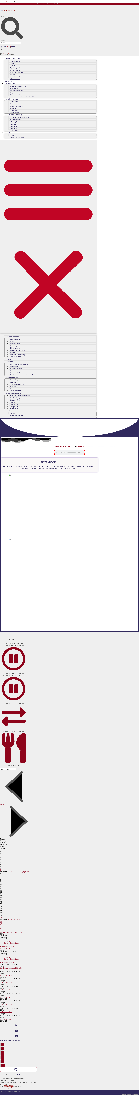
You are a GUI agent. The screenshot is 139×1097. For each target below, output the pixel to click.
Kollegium (13, 104)
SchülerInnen (10, 83)
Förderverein (14, 110)
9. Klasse (7, 957)
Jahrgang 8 (13, 126)
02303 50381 (7, 53)
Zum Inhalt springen (6, 2)
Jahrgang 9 (13, 128)
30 (1, 923)
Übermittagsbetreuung (17, 77)
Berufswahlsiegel (15, 119)
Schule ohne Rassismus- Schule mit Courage (24, 97)
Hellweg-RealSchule (13, 59)
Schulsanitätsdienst (16, 95)
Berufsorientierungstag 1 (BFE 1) (19, 872)
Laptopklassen (14, 66)
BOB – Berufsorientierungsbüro (20, 117)
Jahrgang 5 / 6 (14, 122)
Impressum (135, 1094)
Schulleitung (14, 101)
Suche (2, 16)
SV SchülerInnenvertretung (18, 86)
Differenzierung (15, 70)
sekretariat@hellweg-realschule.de (12, 1088)
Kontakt (8, 132)
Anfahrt (12, 135)
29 (1, 921)
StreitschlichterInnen (16, 90)
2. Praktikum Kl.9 (14, 919)
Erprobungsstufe (15, 68)
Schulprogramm (15, 61)
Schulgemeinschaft (12, 99)
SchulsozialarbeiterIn (16, 106)
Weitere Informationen (7, 946)
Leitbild (12, 63)
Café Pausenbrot (15, 79)
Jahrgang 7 (13, 124)
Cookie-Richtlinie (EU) (17, 137)
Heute (2, 804)
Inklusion (13, 74)
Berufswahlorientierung (13, 115)
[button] (48, 237)
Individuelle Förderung (17, 72)
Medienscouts (14, 88)
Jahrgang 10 (14, 130)
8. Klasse (7, 941)
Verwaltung (13, 108)
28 (1, 917)
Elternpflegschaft (15, 112)
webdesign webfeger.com (14, 1091)
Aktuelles (8, 81)
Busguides (13, 93)
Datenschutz (125, 1094)
